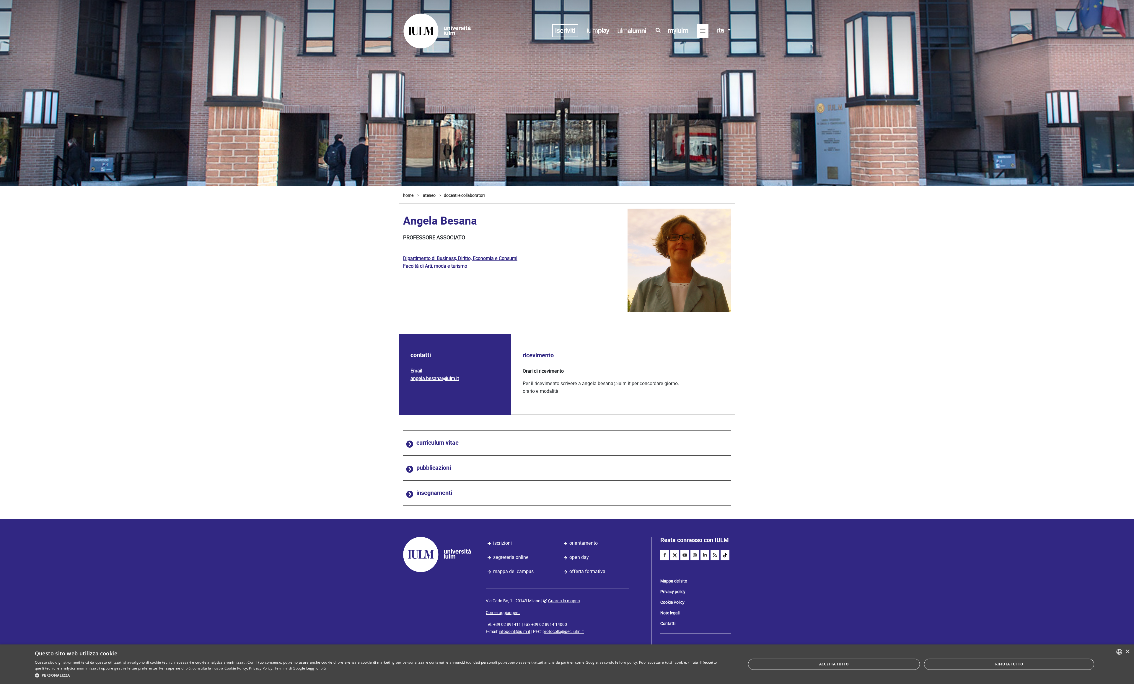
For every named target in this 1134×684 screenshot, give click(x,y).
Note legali (670, 613)
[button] (380, 675)
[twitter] (674, 555)
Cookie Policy (672, 602)
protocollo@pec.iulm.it (563, 631)
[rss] (715, 555)
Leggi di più (316, 668)
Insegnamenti (434, 493)
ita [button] (721, 30)
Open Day (579, 557)
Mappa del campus (513, 571)
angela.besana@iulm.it (434, 378)
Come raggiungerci (503, 613)
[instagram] (694, 555)
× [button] (1127, 651)
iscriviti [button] (565, 30)
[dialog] (567, 664)
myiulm (678, 30)
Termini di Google (289, 668)
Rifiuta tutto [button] (1009, 664)
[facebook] (664, 555)
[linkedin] (704, 555)
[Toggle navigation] (702, 31)
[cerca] (658, 30)
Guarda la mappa (564, 601)
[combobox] (1119, 652)
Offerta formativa (587, 571)
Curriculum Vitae (437, 442)
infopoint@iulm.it (514, 631)
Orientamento (583, 543)
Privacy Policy (260, 668)
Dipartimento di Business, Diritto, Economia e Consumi (460, 258)
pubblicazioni (433, 468)
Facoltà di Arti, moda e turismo (435, 266)
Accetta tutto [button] (834, 664)
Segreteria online (511, 557)
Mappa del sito (673, 581)
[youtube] (684, 555)
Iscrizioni (502, 543)
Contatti (667, 623)
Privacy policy (672, 592)
